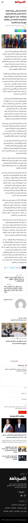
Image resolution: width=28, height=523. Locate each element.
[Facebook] (24, 495)
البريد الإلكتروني (23, 393)
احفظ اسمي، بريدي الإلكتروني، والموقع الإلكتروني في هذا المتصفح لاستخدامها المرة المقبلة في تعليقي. (15, 407)
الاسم (25, 387)
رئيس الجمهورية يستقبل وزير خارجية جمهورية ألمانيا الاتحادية (16, 342)
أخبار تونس (12, 336)
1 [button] (17, 361)
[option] (14, 334)
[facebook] (25, 31)
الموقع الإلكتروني (23, 399)
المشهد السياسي (5, 336)
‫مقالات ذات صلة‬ (22, 318)
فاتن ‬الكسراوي (20, 26)
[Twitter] (21, 495)
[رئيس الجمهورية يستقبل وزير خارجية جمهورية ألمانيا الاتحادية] (14, 330)
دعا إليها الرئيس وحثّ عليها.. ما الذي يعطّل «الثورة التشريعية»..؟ (14, 278)
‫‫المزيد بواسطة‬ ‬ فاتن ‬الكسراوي (18, 320)
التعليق (24, 373)
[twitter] (22, 31)
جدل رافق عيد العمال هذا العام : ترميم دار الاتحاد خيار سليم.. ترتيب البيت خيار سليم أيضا (13, 288)
